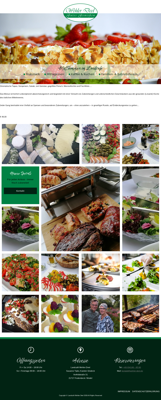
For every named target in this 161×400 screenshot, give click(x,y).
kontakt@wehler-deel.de (132, 371)
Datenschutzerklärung (146, 391)
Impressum (124, 391)
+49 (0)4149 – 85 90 (132, 367)
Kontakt (20, 190)
